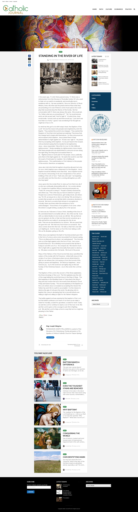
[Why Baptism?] (47, 414)
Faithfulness (96, 257)
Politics (128, 9)
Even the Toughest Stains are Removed (73, 387)
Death (103, 248)
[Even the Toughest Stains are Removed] (47, 390)
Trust (95, 289)
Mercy (95, 271)
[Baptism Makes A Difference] (47, 367)
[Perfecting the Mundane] (94, 78)
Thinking (95, 287)
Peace (95, 273)
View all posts (50, 337)
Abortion (95, 236)
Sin (101, 280)
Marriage (102, 268)
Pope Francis (103, 273)
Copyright (15, 1)
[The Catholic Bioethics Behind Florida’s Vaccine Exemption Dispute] (94, 83)
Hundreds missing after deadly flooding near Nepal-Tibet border (100, 158)
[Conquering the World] (47, 438)
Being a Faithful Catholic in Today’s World (102, 61)
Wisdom (95, 291)
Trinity (102, 287)
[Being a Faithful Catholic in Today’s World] (94, 60)
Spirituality (104, 282)
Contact (10, 1)
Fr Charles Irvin (68, 374)
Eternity (104, 252)
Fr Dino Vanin (67, 398)
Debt (94, 250)
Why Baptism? (70, 409)
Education (95, 252)
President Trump (97, 278)
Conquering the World (71, 434)
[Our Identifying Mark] (47, 462)
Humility (95, 264)
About (3, 1)
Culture (109, 9)
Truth (101, 289)
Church (103, 245)
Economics (118, 9)
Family (104, 257)
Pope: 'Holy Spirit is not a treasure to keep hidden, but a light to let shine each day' (100, 165)
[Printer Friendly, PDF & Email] (45, 315)
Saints (95, 280)
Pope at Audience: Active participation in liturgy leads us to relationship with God (100, 173)
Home (94, 9)
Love (94, 268)
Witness (103, 291)
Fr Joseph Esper (68, 446)
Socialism (95, 282)
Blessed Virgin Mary (98, 241)
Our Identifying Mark (74, 457)
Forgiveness (96, 259)
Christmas (95, 245)
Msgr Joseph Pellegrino (54, 59)
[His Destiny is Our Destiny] (94, 66)
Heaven (95, 261)
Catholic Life (96, 243)
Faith (101, 9)
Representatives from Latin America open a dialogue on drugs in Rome (99, 144)
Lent (94, 266)
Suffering (102, 284)
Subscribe (30, 491)
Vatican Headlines (100, 139)
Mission (102, 271)
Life (101, 266)
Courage (95, 248)
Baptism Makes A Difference (71, 363)
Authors (6, 1)
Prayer (95, 275)
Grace (104, 259)
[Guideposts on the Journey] (94, 72)
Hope (102, 261)
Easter (101, 250)
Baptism (41, 317)
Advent (104, 236)
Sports (95, 284)
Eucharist (95, 255)
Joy (102, 264)
